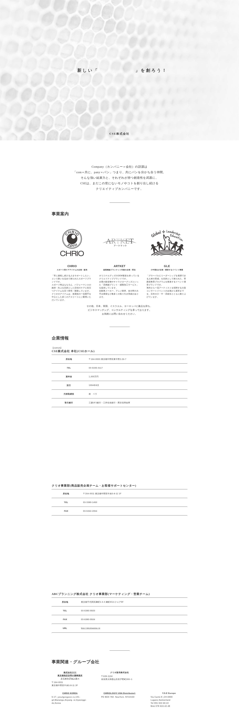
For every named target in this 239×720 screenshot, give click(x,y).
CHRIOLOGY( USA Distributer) (119, 693)
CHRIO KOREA (70, 693)
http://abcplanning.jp (90, 628)
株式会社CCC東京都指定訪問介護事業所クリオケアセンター (70, 675)
